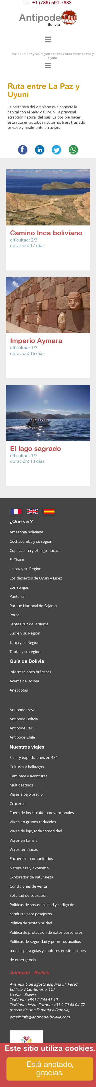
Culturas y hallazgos (27, 766)
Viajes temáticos (24, 849)
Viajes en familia (24, 840)
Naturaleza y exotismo (29, 867)
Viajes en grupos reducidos (33, 821)
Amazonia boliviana (26, 531)
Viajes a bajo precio (26, 794)
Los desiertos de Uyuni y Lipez (36, 578)
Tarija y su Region (25, 642)
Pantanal (17, 596)
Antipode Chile (22, 737)
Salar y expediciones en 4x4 (34, 757)
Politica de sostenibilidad (31, 922)
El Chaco (17, 559)
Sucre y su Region (25, 633)
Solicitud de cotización (29, 895)
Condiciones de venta (28, 886)
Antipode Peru (22, 728)
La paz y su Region (25, 568)
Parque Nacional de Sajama (33, 605)
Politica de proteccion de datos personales (46, 932)
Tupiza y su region (25, 651)
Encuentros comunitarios (31, 858)
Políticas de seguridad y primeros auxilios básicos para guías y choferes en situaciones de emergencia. (48, 950)
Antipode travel (23, 709)
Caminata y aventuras (28, 775)
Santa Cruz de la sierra (29, 623)
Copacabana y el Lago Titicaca (35, 550)
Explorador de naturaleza (31, 877)
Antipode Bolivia (24, 718)
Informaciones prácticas (30, 671)
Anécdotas (19, 690)
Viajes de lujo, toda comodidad (36, 830)
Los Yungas (19, 587)
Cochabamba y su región (31, 541)
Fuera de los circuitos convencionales (42, 812)
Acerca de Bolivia (24, 681)
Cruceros (17, 803)
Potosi (15, 614)
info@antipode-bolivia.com (45, 1016)
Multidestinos (21, 785)
